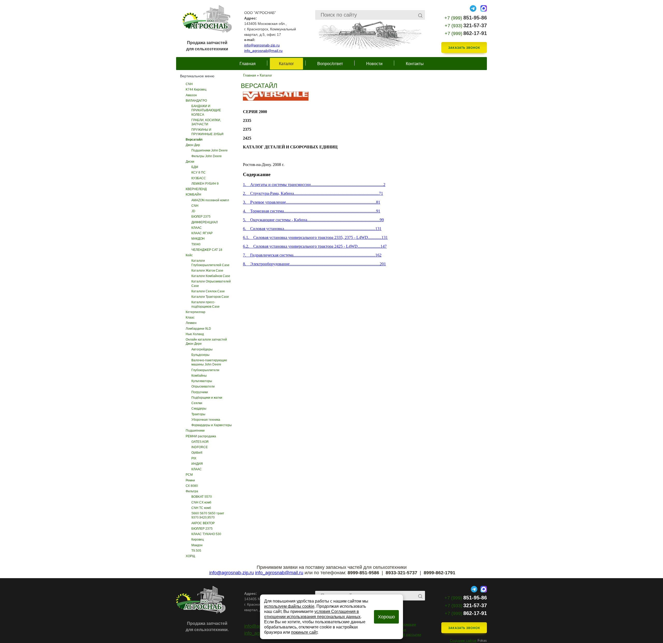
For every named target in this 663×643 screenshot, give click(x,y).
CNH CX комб (201, 502)
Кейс (189, 255)
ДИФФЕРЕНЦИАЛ (204, 222)
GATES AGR (200, 442)
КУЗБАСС (198, 178)
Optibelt (196, 452)
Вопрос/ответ (330, 63)
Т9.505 (196, 550)
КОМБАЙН (193, 194)
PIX (193, 458)
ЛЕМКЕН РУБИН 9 (205, 183)
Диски (190, 161)
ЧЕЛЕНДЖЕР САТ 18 (206, 250)
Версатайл (194, 139)
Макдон (197, 545)
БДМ (194, 167)
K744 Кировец (196, 89)
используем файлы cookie (289, 606)
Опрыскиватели (203, 386)
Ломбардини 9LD (198, 328)
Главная (248, 63)
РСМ (189, 474)
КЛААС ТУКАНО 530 (206, 534)
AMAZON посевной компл (210, 200)
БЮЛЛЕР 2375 (202, 528)
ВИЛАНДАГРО (196, 100)
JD (193, 211)
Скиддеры (198, 408)
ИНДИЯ (197, 464)
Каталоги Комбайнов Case (210, 276)
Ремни (190, 480)
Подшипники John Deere (209, 150)
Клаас (190, 317)
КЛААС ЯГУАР (202, 233)
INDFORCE (199, 447)
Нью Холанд (195, 334)
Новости (374, 63)
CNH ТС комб (201, 508)
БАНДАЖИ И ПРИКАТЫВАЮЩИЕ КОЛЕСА (206, 110)
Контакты (415, 63)
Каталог (286, 63)
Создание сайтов (463, 640)
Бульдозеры (200, 355)
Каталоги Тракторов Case (210, 297)
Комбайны (199, 375)
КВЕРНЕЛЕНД (196, 189)
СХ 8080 (192, 486)
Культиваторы (201, 381)
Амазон (191, 95)
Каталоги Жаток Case (207, 270)
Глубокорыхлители (205, 370)
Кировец (197, 539)
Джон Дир (193, 145)
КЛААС (196, 228)
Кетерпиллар (195, 312)
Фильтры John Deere (206, 156)
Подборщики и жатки (206, 397)
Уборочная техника (205, 419)
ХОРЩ (190, 556)
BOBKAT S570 (201, 497)
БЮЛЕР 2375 (201, 216)
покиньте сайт (304, 632)
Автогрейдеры (202, 349)
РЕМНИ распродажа (201, 436)
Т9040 (195, 244)
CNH (189, 84)
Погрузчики (199, 392)
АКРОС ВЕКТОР (203, 523)
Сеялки (196, 403)
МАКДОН (198, 238)
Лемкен (191, 323)
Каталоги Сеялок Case (208, 291)
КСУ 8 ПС (198, 172)
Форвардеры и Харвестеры (211, 425)
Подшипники (195, 430)
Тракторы (198, 414)
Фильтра (192, 491)
